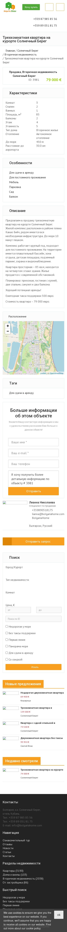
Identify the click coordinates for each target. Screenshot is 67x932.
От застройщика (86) (15, 882)
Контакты (9, 856)
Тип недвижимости (17, 579)
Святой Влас (27, 746)
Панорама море (18, 646)
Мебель (14, 182)
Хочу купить (31, 7)
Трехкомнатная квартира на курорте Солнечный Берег (42, 769)
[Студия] (31, 597)
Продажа (15, 72)
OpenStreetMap (56, 373)
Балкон (13, 196)
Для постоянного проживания (27, 177)
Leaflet (43, 373)
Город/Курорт (14, 567)
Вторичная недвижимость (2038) (23, 878)
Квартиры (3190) (13, 870)
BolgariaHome (40, 518)
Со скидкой (15, 659)
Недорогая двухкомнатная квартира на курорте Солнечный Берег (42, 692)
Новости (8, 848)
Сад (11, 191)
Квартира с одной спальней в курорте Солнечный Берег (38, 723)
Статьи (7, 852)
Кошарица (26, 700)
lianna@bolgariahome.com (48, 514)
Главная (10, 50)
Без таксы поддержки (22, 633)
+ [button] (8, 326)
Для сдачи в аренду (21, 172)
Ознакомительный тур (16, 840)
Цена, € (10, 605)
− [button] (8, 331)
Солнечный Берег (27, 50)
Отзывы (7, 844)
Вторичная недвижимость (20, 54)
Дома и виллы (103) (15, 874)
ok (58, 915)
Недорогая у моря (20, 626)
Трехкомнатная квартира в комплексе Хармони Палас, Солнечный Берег (37, 708)
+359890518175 (42, 510)
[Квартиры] (31, 584)
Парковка (15, 187)
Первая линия (17, 639)
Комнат (10, 592)
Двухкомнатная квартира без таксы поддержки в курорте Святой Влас (42, 738)
